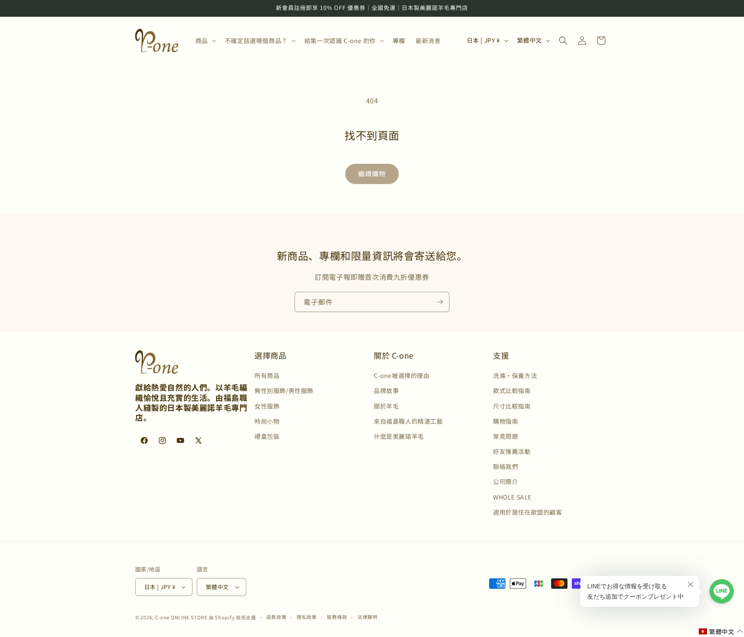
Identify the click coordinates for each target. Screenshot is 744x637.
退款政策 (276, 616)
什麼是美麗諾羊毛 (399, 436)
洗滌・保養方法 (515, 375)
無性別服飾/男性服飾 (283, 390)
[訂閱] (439, 302)
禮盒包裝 (266, 436)
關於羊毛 (386, 406)
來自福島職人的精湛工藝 (408, 421)
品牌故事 (386, 390)
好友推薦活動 (512, 451)
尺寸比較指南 (512, 406)
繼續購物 (372, 173)
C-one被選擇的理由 (402, 375)
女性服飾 (266, 406)
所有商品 (266, 375)
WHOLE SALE (512, 497)
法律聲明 (367, 616)
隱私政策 (307, 616)
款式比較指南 (512, 390)
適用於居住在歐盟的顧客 (527, 512)
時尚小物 (266, 421)
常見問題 (505, 436)
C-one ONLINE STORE (181, 617)
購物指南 (505, 421)
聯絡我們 (505, 466)
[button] (205, 40)
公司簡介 (505, 482)
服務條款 (337, 616)
